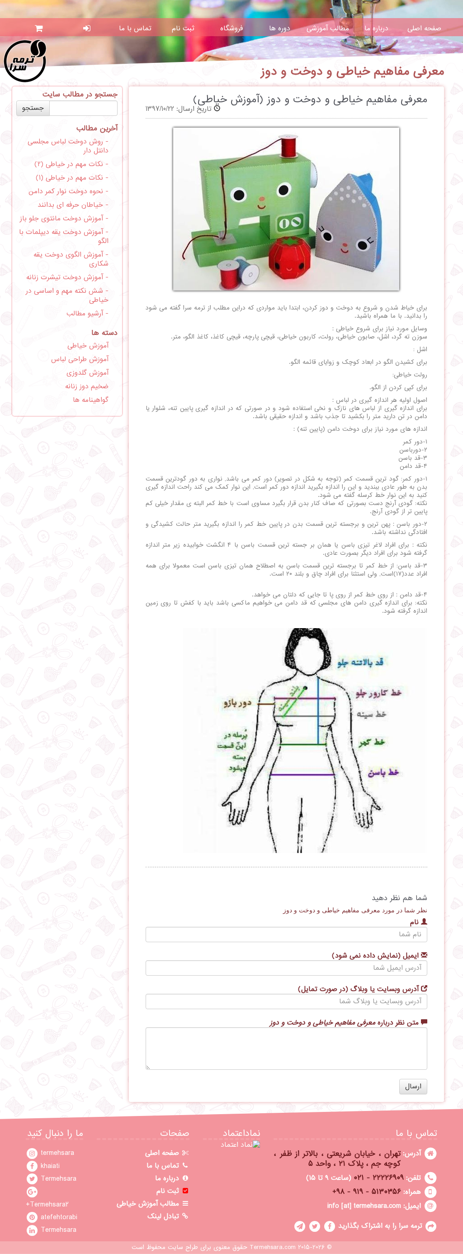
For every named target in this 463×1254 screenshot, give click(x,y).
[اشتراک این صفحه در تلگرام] (299, 1226)
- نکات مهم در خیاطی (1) (72, 177)
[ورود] (87, 28)
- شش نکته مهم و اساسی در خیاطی (67, 295)
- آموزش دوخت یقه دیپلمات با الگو (64, 237)
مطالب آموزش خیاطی (149, 1203)
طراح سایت (183, 1247)
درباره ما (376, 28)
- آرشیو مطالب (87, 313)
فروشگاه (231, 28)
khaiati (49, 1166)
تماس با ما (135, 28)
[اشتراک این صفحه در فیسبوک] (329, 1226)
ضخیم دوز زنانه (87, 386)
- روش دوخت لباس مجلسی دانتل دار (68, 146)
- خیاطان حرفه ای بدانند (73, 205)
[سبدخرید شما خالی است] (38, 28)
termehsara (56, 1153)
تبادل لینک (164, 1216)
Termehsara (57, 1178)
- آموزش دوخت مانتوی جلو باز (64, 218)
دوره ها (279, 28)
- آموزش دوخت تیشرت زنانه (67, 277)
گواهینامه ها (91, 400)
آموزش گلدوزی (87, 372)
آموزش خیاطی (88, 345)
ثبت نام (183, 28)
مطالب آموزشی (328, 28)
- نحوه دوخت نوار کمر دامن (68, 191)
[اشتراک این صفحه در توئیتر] (314, 1226)
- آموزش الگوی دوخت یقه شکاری (71, 259)
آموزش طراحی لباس (80, 359)
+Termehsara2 (47, 1204)
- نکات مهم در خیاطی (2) (71, 164)
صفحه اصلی (424, 28)
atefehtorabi (57, 1217)
